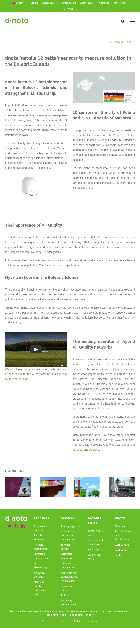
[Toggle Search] (122, 21)
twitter (8, 379)
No (62, 621)
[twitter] (16, 526)
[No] (135, 617)
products (78, 449)
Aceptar (46, 621)
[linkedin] (23, 526)
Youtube (23, 379)
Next (129, 41)
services (94, 449)
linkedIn (62, 374)
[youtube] (9, 526)
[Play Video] (36, 349)
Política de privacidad (86, 621)
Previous (118, 41)
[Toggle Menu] (132, 21)
